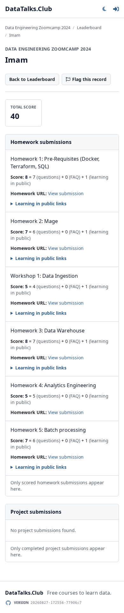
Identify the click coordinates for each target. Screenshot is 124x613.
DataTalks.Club (28, 8)
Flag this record (89, 79)
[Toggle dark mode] (104, 9)
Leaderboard (89, 27)
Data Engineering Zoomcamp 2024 (37, 27)
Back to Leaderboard (32, 79)
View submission (66, 193)
